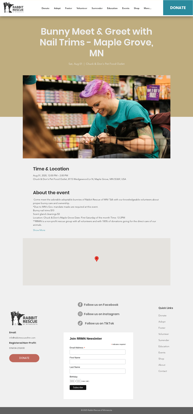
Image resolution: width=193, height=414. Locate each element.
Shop (161, 358)
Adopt (161, 321)
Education (163, 346)
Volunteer (163, 334)
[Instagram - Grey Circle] (80, 313)
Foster (161, 327)
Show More (39, 230)
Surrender (163, 340)
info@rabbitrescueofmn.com (22, 337)
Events (161, 352)
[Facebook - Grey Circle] (80, 304)
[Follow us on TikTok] (80, 323)
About (161, 364)
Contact (162, 371)
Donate (162, 315)
